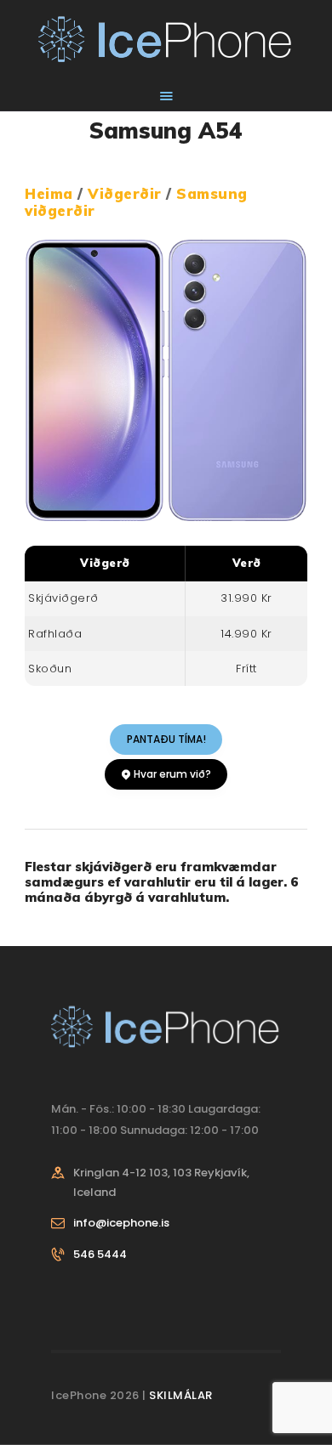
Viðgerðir (127, 193)
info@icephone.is (121, 1223)
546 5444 (100, 1254)
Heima (49, 193)
